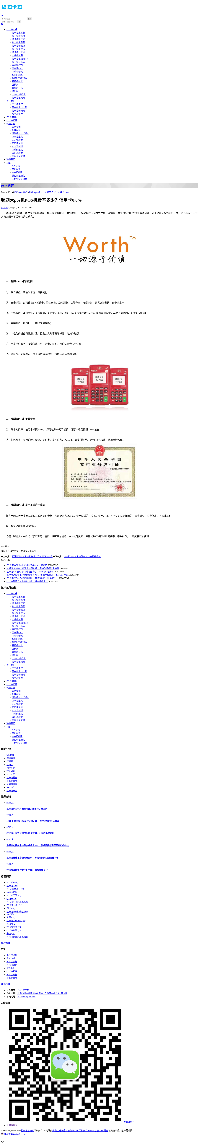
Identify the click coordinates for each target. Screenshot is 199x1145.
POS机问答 (11, 974)
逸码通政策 (17, 153)
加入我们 (5, 943)
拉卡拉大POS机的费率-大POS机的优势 (82, 556)
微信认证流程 (18, 176)
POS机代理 (13, 895)
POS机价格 (11, 961)
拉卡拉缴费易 (18, 42)
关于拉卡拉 (17, 104)
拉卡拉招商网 (27, 1130)
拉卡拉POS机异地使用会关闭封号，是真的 (26, 565)
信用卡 (11, 899)
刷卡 (10, 908)
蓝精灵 (15, 85)
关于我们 (10, 101)
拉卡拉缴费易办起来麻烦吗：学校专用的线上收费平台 (32, 578)
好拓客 (9, 761)
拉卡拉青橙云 (18, 49)
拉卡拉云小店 (18, 62)
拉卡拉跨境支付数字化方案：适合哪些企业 (27, 581)
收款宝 (11, 924)
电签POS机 (11, 955)
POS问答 (7, 186)
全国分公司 (11, 784)
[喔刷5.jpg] (99, 275)
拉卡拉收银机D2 (20, 59)
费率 (10, 917)
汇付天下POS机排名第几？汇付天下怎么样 (32, 556)
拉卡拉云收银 (18, 46)
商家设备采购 (18, 156)
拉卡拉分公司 (18, 111)
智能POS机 (17, 75)
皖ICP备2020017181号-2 (14, 1134)
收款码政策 (17, 150)
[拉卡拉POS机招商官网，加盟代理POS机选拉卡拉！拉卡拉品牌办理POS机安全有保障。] (12, 10)
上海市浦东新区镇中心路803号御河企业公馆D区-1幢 (42, 993)
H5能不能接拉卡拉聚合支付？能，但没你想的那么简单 (32, 568)
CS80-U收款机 (19, 94)
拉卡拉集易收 (18, 33)
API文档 (16, 166)
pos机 (11, 892)
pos (10, 914)
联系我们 (10, 159)
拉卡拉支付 (13, 927)
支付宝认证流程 (19, 179)
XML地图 (103, 1130)
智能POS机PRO (19, 78)
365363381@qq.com (26, 997)
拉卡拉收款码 (18, 98)
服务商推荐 (17, 114)
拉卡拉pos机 (14, 905)
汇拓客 (9, 764)
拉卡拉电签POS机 (17, 902)
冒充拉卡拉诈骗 (19, 107)
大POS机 (10, 958)
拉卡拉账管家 (18, 39)
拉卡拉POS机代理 (17, 912)
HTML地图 (93, 1130)
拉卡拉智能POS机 (17, 937)
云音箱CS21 (17, 68)
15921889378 (23, 990)
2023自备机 (17, 143)
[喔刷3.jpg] (99, 413)
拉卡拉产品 (11, 29)
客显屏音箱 (17, 88)
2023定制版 (17, 146)
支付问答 (16, 169)
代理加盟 (10, 124)
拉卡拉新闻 (11, 120)
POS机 (12, 882)
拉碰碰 (15, 91)
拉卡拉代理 (13, 930)
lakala (5, 207)
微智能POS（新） (20, 133)
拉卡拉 (12, 886)
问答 (8, 163)
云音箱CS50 (17, 65)
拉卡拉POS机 (15, 889)
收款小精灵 (17, 72)
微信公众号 (128, 1122)
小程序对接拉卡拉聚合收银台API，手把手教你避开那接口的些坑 (37, 575)
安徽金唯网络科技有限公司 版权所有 (70, 1130)
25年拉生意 (17, 137)
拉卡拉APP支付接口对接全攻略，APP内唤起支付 (30, 572)
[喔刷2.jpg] (99, 499)
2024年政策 (17, 140)
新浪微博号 (11, 1125)
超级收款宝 (17, 81)
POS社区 (10, 774)
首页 (16, 192)
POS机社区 (17, 172)
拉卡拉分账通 (18, 52)
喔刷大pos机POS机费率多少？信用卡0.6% (48, 192)
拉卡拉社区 (11, 117)
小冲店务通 (17, 55)
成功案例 (16, 127)
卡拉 (10, 933)
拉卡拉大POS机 (15, 920)
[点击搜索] (2, 15)
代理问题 (16, 130)
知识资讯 (10, 755)
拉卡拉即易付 (18, 36)
